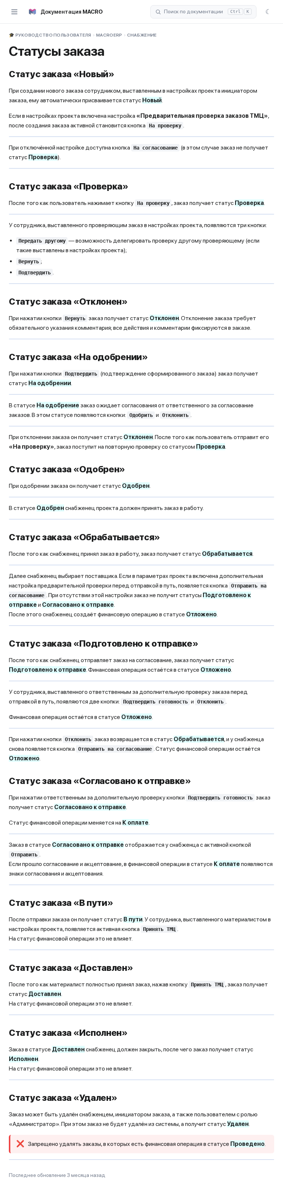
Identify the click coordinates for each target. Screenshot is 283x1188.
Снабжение (142, 35)
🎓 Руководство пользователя (50, 35)
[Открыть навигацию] (14, 12)
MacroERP (109, 35)
